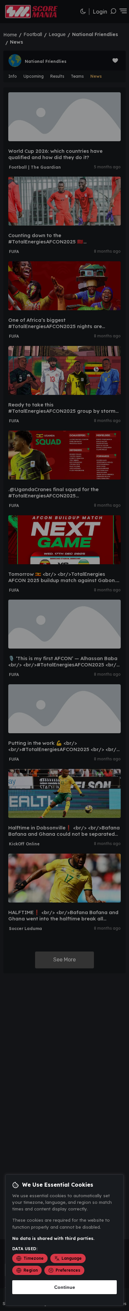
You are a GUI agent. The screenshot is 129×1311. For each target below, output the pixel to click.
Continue (64, 1287)
